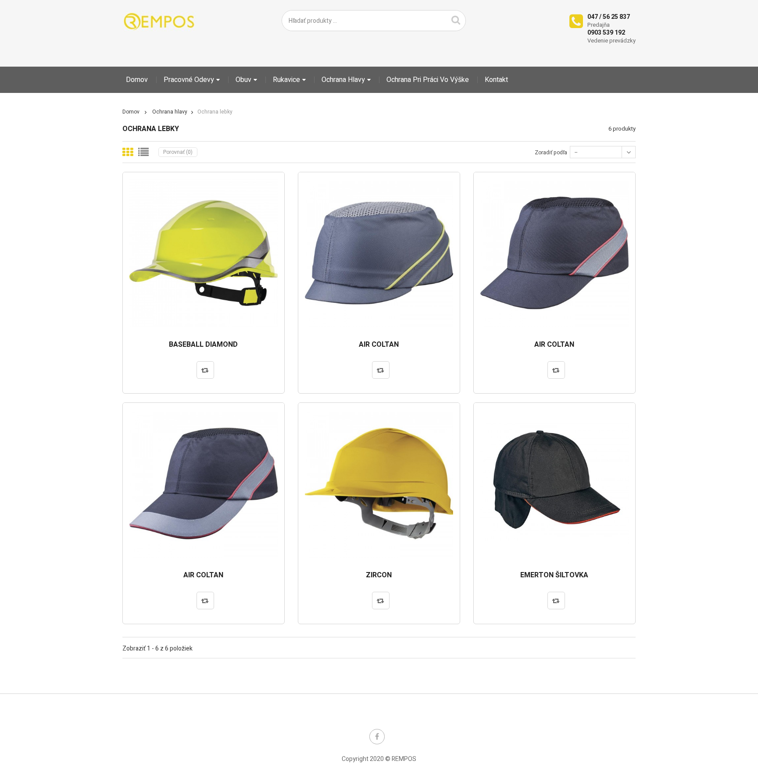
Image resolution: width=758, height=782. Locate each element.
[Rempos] (159, 21)
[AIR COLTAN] (379, 253)
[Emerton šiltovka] (554, 483)
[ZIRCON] (379, 483)
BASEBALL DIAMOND (203, 345)
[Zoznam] (143, 152)
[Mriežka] (127, 152)
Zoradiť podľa (551, 152)
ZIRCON (379, 575)
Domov (130, 112)
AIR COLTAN (379, 345)
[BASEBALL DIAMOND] (203, 253)
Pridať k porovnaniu (205, 370)
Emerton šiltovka (554, 575)
